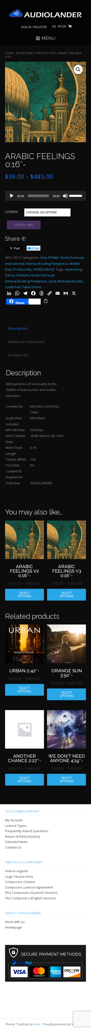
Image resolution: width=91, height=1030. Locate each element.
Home (9, 53)
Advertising (73, 269)
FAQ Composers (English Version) (30, 898)
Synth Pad (13, 287)
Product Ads (46, 53)
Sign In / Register (34, 27)
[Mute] (65, 195)
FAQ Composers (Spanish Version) (31, 892)
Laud (52, 281)
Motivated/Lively (70, 281)
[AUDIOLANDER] (45, 14)
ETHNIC (53, 257)
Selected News (16, 841)
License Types (16, 825)
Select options (24, 594)
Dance (10, 275)
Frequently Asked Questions (27, 831)
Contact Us (13, 847)
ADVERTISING (25, 53)
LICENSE (11, 211)
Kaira (36, 1024)
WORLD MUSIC (44, 269)
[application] (45, 196)
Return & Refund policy (22, 836)
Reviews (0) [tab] (18, 354)
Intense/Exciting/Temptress (47, 263)
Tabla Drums (32, 287)
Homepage (13, 927)
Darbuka (23, 275)
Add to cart (24, 225)
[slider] (76, 195)
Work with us (15, 921)
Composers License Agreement (29, 887)
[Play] (11, 195)
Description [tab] (18, 328)
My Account (13, 820)
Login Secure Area (19, 876)
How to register (16, 871)
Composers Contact (20, 881)
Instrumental (15, 263)
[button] (78, 69)
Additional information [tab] (26, 341)
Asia (43, 257)
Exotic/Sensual (72, 257)
